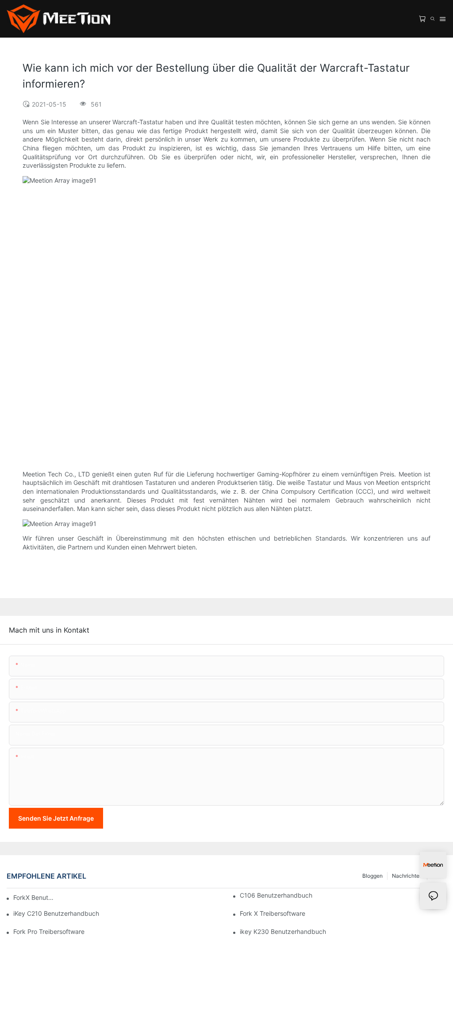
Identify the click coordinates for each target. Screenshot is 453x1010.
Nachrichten (407, 875)
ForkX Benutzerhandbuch (35, 897)
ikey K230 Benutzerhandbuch (283, 931)
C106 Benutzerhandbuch (276, 895)
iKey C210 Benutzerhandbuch (56, 913)
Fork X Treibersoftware (272, 913)
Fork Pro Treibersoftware (48, 931)
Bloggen (372, 875)
